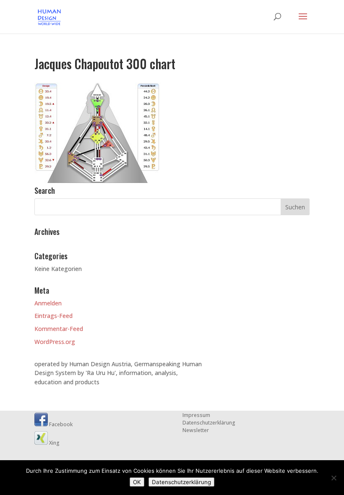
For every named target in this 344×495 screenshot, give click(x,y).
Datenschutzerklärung (208, 422)
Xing (54, 442)
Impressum (196, 415)
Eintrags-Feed (53, 316)
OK (137, 482)
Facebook (60, 424)
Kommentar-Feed (58, 329)
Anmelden (48, 303)
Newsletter (195, 430)
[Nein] (333, 478)
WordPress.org (54, 342)
